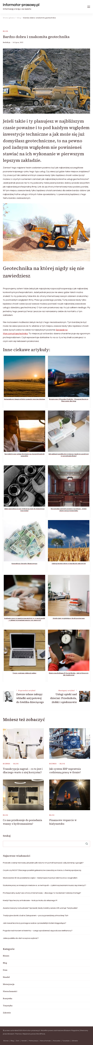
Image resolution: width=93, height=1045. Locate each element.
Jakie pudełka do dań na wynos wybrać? (21, 938)
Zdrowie (7, 1012)
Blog (5, 31)
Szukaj (7, 836)
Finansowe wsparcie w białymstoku (63, 821)
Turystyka (7, 1005)
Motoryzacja (8, 984)
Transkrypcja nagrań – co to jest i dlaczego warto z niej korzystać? (23, 770)
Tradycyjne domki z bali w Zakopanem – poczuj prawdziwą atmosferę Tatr (35, 915)
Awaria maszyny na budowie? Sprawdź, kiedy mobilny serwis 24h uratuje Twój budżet (40, 908)
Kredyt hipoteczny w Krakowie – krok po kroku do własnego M (30, 900)
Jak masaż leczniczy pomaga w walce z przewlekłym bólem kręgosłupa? (34, 923)
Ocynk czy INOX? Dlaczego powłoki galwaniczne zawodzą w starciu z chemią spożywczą (42, 870)
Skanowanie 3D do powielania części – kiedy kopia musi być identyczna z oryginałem (40, 878)
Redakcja (6, 42)
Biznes (6, 764)
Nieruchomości (10, 991)
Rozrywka (7, 998)
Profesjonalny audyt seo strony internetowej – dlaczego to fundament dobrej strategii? (42, 893)
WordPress (40, 1034)
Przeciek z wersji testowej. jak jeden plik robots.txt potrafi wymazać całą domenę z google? (43, 863)
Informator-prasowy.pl (21, 5)
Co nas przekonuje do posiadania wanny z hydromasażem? (22, 821)
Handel (6, 977)
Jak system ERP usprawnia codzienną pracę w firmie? (65, 770)
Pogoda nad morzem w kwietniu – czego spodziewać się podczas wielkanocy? (37, 931)
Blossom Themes (15, 1034)
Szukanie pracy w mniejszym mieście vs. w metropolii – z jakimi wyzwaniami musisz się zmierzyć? (44, 885)
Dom (5, 970)
